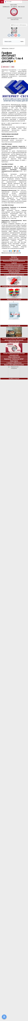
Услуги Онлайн (14, 259)
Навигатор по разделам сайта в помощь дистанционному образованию (14, 339)
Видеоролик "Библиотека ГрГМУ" (14, 359)
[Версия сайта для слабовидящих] (19, 25)
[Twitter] (11, 250)
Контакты (14, 257)
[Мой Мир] (14, 250)
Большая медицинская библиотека (14, 266)
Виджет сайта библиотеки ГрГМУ (14, 364)
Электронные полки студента (14, 264)
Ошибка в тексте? (14, 378)
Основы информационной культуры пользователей (14, 354)
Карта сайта (13, 4)
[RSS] (15, 61)
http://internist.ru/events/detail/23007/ (12, 141)
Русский (9, 1)
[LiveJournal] (16, 250)
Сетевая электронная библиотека (14, 268)
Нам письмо (21, 6)
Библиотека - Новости (8, 48)
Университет (6, 6)
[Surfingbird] (19, 250)
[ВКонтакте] (9, 250)
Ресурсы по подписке (14, 270)
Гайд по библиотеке (14, 357)
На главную (14, 6)
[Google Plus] (18, 250)
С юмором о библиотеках (14, 363)
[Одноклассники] (13, 250)
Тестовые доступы (14, 272)
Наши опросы (14, 361)
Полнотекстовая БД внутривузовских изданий (14, 262)
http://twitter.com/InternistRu (9, 131)
